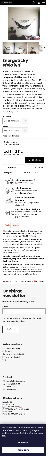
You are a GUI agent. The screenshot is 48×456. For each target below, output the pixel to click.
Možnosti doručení (11, 136)
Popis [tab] (7, 225)
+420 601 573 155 (13, 384)
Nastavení (23, 442)
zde (3, 435)
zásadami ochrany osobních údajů (21, 319)
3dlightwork (11, 389)
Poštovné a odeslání (11, 357)
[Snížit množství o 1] (9, 160)
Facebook (10, 387)
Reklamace (7, 351)
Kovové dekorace (31, 173)
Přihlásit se (11, 329)
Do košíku (36, 160)
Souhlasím (23, 450)
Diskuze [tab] (16, 225)
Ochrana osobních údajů (13, 354)
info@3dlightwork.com (15, 381)
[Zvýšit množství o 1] (21, 160)
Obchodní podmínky (11, 348)
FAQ (4, 360)
